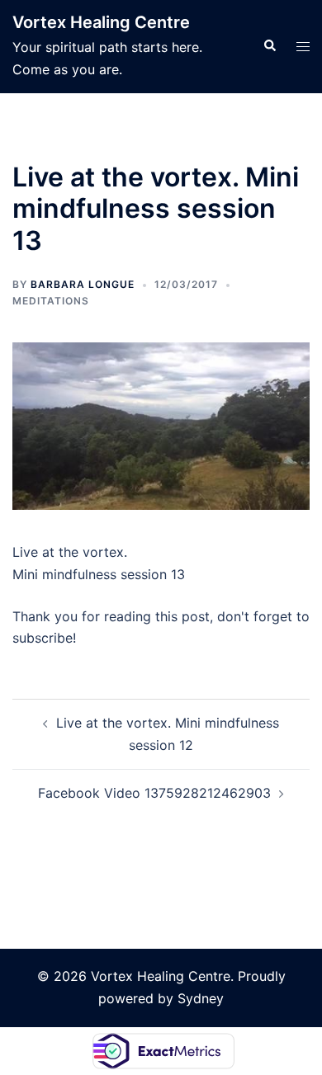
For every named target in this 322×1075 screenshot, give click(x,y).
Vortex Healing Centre (101, 22)
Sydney (201, 998)
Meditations (50, 301)
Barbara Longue (83, 284)
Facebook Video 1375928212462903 (154, 793)
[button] (269, 46)
